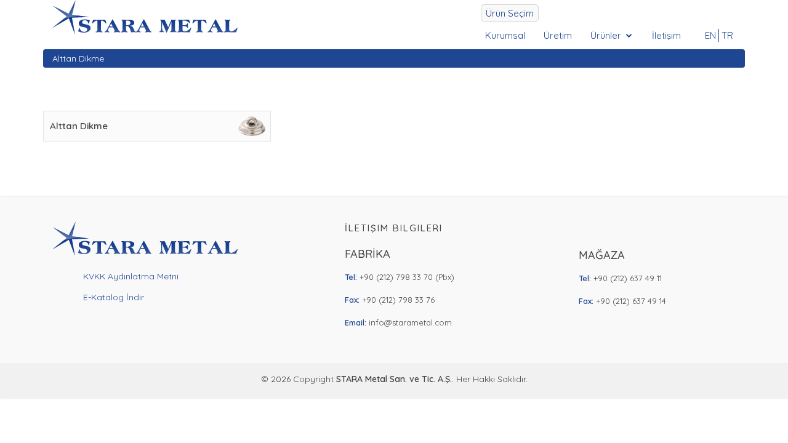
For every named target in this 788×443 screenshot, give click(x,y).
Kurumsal (505, 35)
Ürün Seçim (510, 13)
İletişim (666, 35)
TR (727, 35)
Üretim (558, 35)
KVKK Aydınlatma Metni (131, 276)
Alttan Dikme (78, 58)
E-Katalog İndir (113, 297)
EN (710, 35)
